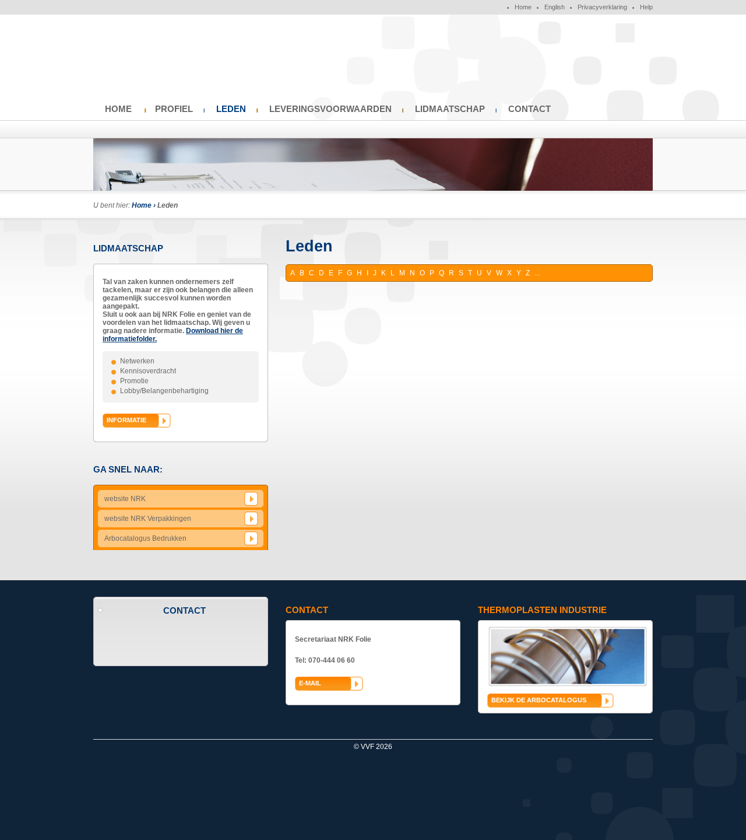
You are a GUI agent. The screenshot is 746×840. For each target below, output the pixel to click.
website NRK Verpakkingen (147, 518)
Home (523, 7)
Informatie (126, 420)
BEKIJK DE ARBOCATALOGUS (538, 700)
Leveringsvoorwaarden (330, 109)
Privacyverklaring (602, 7)
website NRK (125, 499)
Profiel (174, 109)
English (554, 7)
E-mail (310, 683)
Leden (231, 109)
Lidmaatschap (450, 109)
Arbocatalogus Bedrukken (145, 538)
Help (646, 7)
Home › (144, 205)
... (537, 273)
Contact (529, 109)
